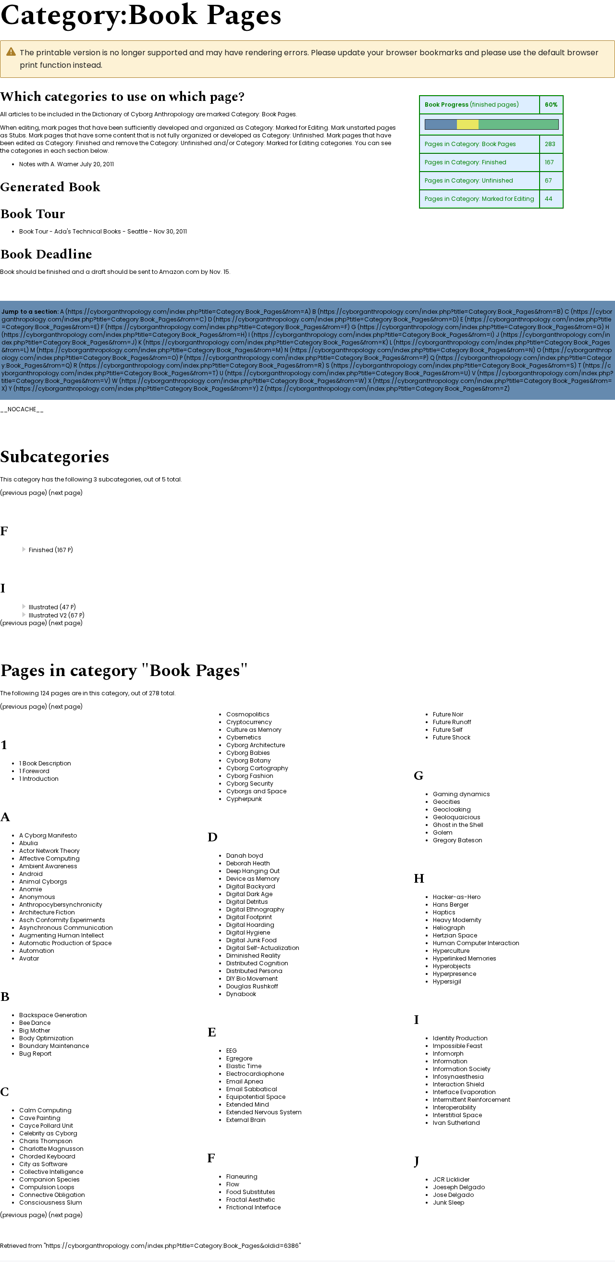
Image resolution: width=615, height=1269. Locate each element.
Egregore (239, 1058)
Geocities (446, 802)
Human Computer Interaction (476, 943)
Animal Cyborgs (43, 881)
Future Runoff (452, 722)
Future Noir (448, 714)
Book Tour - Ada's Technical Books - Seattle (83, 231)
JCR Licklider (451, 1179)
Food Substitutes (250, 1192)
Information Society (462, 1069)
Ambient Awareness (48, 866)
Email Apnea (244, 1081)
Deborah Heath (248, 863)
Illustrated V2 (48, 615)
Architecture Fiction (47, 912)
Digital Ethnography (255, 909)
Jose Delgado (453, 1195)
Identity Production (460, 1038)
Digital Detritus (247, 902)
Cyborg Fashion (249, 776)
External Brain (246, 1120)
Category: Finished (478, 162)
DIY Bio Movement (252, 978)
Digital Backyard (250, 886)
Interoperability (454, 1107)
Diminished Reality (253, 955)
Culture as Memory (254, 730)
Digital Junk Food (251, 940)
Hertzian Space (455, 935)
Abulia (28, 843)
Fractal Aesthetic (250, 1199)
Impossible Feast (457, 1046)
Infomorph (448, 1053)
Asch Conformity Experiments (62, 920)
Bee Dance (34, 1023)
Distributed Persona (254, 971)
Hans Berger (450, 904)
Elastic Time (243, 1066)
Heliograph (449, 928)
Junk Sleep (448, 1202)
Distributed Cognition (257, 963)
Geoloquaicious (456, 817)
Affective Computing (49, 858)
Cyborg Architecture (255, 745)
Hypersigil (447, 981)
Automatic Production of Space (65, 943)
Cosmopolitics (248, 714)
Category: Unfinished (482, 180)
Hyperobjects (452, 966)
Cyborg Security (249, 783)
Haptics (444, 912)
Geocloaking (452, 809)
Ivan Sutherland (456, 1123)
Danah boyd (244, 855)
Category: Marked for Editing (492, 199)
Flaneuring (242, 1176)
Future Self (448, 730)
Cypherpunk (244, 799)
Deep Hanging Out (253, 871)
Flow (232, 1184)
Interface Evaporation (464, 1092)
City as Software (43, 1164)
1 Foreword (34, 771)
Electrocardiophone (255, 1074)
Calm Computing (45, 1110)
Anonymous (37, 897)
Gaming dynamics (461, 794)
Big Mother (34, 1030)
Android (31, 874)
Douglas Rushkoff (252, 986)
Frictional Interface (253, 1207)
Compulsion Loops (46, 1187)
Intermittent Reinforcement (471, 1100)
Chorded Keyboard (47, 1156)
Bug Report (35, 1053)
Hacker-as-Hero (456, 897)
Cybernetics (243, 737)
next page (65, 493)
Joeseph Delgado (459, 1187)
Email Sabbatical (251, 1089)
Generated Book (50, 187)
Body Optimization (46, 1038)
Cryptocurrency (249, 722)
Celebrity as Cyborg (48, 1133)
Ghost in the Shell (458, 825)
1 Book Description (45, 763)
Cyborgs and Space (256, 791)
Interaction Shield (458, 1084)
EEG (231, 1051)
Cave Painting (40, 1118)
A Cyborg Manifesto (48, 835)
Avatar (29, 958)
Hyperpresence (454, 974)
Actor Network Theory (49, 851)
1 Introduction (39, 779)
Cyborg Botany (248, 760)
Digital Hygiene (248, 932)
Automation (36, 951)
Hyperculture (451, 951)
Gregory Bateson (457, 840)
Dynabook (241, 994)
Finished (41, 550)
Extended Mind (247, 1104)
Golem (443, 832)
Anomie (30, 889)
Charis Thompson (46, 1141)
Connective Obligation (52, 1195)
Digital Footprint (249, 917)
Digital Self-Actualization (262, 948)
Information (450, 1061)
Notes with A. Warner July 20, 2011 (66, 164)
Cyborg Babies (248, 753)
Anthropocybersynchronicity (60, 904)
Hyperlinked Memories (464, 958)
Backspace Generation (53, 1015)
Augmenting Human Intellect (61, 935)
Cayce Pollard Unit (46, 1125)
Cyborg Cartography (257, 768)
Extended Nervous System (264, 1112)
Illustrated (43, 607)
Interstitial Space (457, 1115)
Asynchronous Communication (66, 928)
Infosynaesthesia (458, 1076)
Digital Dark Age (249, 894)
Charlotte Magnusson (51, 1149)
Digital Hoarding (250, 925)
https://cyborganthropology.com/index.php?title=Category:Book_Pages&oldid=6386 (172, 1246)
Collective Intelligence (51, 1172)
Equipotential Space (255, 1097)
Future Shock (451, 737)
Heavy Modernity (457, 920)
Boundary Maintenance (54, 1046)
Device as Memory (253, 879)
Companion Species (49, 1179)
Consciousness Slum (50, 1202)
